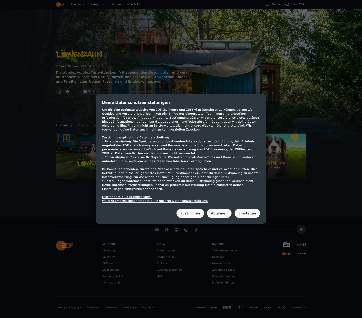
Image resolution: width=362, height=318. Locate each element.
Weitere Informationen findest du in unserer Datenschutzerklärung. (155, 201)
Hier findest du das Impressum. (127, 197)
